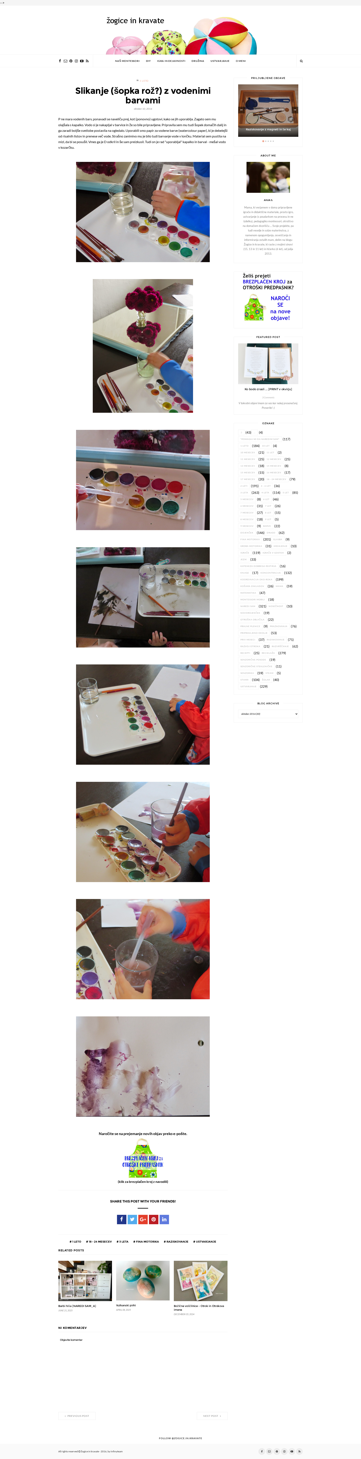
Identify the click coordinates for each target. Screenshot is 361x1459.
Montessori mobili (252, 599)
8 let (268, 513)
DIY (148, 61)
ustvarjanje (205, 1241)
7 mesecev (247, 513)
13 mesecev (247, 466)
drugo (271, 533)
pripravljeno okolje (254, 633)
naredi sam (247, 606)
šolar (266, 680)
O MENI (241, 61)
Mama (279, 586)
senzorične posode (253, 660)
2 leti (244, 486)
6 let (266, 499)
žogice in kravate (90, 1451)
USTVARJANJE (220, 61)
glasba (277, 539)
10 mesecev (247, 452)
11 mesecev (247, 459)
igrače (244, 553)
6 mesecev (247, 506)
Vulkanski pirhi (126, 1305)
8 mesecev (247, 519)
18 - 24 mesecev (100, 1241)
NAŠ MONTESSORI (127, 61)
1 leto (144, 81)
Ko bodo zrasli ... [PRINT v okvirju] (268, 389)
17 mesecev (247, 479)
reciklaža (268, 653)
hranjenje (280, 546)
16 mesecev (274, 472)
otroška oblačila (252, 619)
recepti (245, 653)
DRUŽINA (198, 61)
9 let (268, 519)
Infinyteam (117, 1451)
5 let (286, 492)
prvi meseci (247, 640)
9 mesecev (247, 526)
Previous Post (78, 1416)
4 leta (265, 492)
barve (267, 526)
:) (241, 432)
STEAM (269, 673)
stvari (244, 680)
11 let (270, 452)
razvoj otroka (250, 646)
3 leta (123, 1241)
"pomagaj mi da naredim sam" (259, 439)
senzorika (247, 673)
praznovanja (278, 626)
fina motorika (147, 1241)
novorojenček (250, 613)
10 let (266, 446)
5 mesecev (247, 499)
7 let (268, 506)
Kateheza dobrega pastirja (258, 566)
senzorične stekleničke (256, 666)
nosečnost (276, 606)
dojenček (246, 533)
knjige (244, 573)
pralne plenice (250, 626)
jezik (243, 559)
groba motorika (251, 546)
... (254, 432)
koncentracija (271, 573)
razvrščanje (280, 646)
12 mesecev (274, 459)
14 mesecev (274, 466)
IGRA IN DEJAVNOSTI (171, 61)
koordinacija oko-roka (256, 579)
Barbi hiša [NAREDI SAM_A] (77, 1306)
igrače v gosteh (273, 553)
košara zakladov (252, 586)
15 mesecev (247, 472)
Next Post (211, 1416)
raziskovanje (177, 1241)
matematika (248, 593)
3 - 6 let (266, 486)
